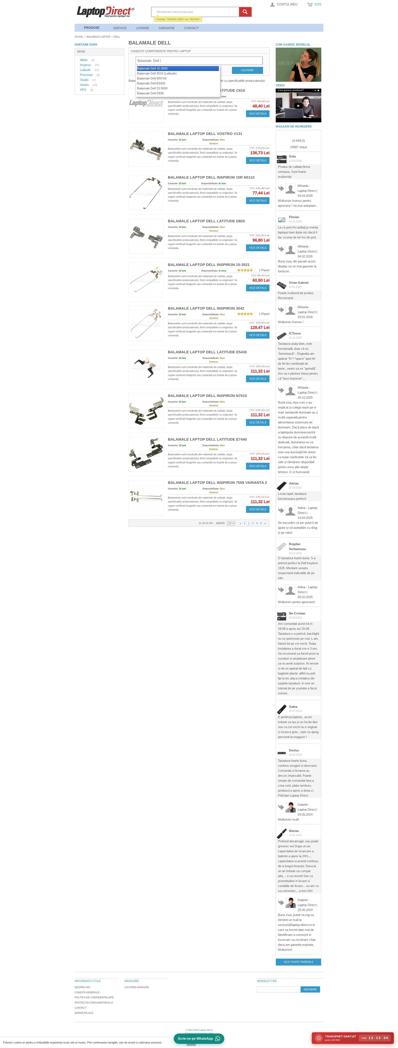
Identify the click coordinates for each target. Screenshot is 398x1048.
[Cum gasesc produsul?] (298, 65)
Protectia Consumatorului (94, 1002)
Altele (84, 60)
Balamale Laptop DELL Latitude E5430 (207, 352)
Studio (84, 80)
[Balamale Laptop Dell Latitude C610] (146, 105)
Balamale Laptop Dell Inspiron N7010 (207, 396)
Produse (92, 27)
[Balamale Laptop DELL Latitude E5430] (146, 367)
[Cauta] (245, 11)
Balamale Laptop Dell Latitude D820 (206, 221)
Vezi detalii (257, 113)
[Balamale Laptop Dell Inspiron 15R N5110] (146, 192)
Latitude (85, 70)
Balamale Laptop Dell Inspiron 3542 (206, 308)
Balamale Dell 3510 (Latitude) (157, 73)
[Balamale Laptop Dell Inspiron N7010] (146, 410)
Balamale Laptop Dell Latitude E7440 (207, 439)
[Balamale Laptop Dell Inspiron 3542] (146, 323)
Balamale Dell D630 (150, 93)
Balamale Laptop (98, 36)
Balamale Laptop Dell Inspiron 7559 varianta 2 (217, 483)
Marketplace (84, 1013)
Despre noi (82, 987)
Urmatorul (265, 523)
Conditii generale (87, 992)
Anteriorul (240, 523)
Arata (220, 523)
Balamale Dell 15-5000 (152, 88)
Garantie (167, 28)
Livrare (142, 28)
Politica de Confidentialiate (94, 997)
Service (120, 28)
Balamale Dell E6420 (151, 83)
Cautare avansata (136, 987)
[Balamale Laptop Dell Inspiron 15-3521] (146, 279)
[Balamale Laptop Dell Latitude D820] (146, 236)
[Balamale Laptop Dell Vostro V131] (146, 148)
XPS (83, 89)
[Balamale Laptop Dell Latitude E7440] (146, 454)
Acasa (79, 36)
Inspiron (86, 65)
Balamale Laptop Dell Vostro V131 (205, 134)
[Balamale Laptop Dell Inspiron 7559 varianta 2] (146, 497)
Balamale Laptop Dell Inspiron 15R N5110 (211, 177)
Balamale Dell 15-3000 (152, 68)
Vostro (85, 85)
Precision (86, 75)
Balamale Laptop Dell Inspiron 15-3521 (209, 265)
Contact (191, 28)
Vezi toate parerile (299, 962)
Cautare (247, 70)
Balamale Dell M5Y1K (152, 78)
